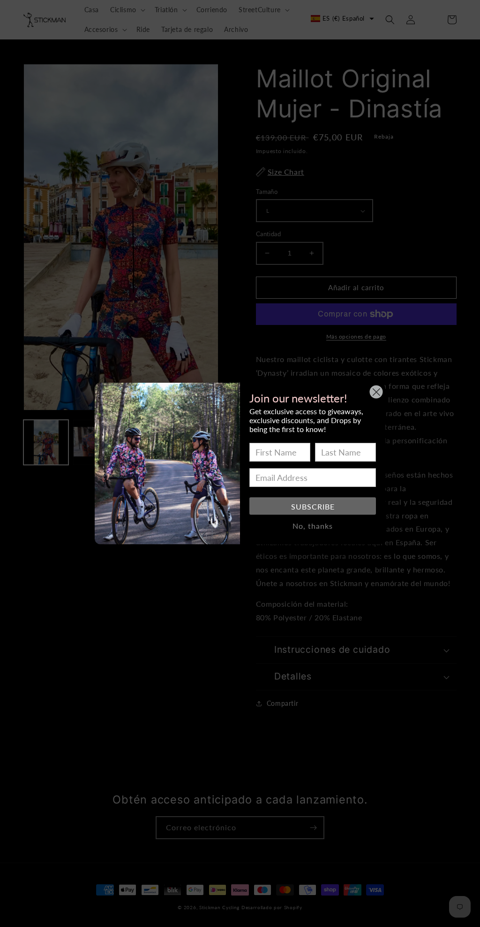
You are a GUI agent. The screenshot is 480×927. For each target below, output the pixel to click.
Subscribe (313, 506)
